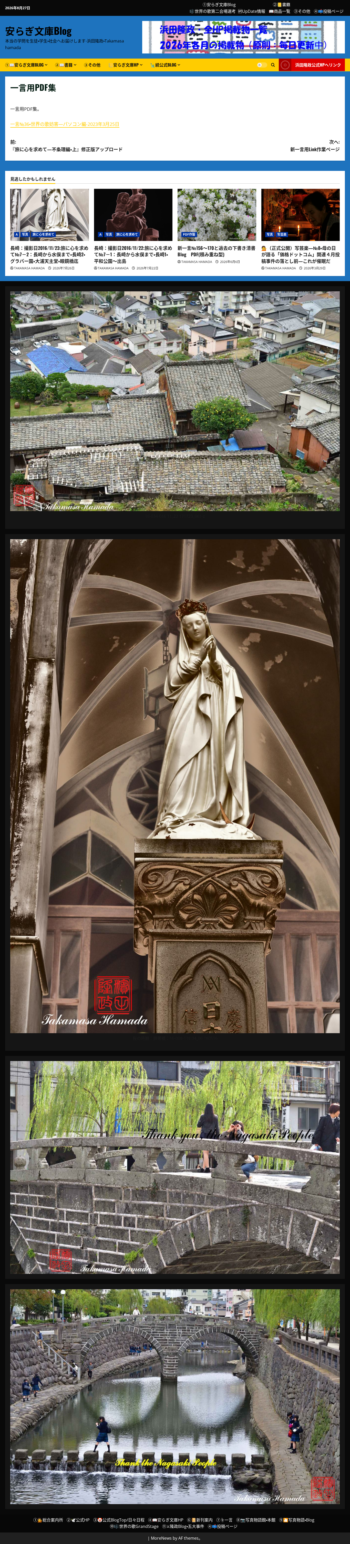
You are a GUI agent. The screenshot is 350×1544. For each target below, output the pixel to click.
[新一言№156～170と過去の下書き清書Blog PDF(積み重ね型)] (217, 215)
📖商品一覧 (279, 11)
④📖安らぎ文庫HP (165, 1520)
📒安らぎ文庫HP (123, 65)
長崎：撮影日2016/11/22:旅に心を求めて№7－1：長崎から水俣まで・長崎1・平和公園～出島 (133, 254)
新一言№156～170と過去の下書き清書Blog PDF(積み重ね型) (216, 251)
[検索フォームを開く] (273, 65)
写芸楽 (281, 234)
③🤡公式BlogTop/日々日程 (119, 1520)
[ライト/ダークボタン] (262, 65)
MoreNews (161, 1538)
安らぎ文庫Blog (38, 30)
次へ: (315, 145)
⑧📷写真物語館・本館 (255, 1520)
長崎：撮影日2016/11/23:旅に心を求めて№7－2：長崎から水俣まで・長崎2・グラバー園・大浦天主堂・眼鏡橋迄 (49, 254)
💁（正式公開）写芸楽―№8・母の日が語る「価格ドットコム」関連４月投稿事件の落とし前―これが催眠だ (300, 254)
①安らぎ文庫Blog (219, 4)
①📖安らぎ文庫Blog (24, 65)
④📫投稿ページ (329, 11)
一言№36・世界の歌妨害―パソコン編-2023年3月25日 (64, 124)
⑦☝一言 (224, 1520)
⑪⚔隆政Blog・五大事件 (183, 1526)
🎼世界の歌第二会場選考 (213, 11)
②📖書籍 (64, 65)
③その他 (302, 11)
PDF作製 (189, 234)
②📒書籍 (281, 4)
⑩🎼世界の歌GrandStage (134, 1526)
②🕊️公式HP (78, 1520)
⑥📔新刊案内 (200, 1520)
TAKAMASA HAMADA (29, 268)
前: (66, 145)
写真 (25, 234)
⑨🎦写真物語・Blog (296, 1520)
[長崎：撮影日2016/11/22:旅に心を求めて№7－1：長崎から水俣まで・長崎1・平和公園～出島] (133, 215)
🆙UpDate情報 (251, 11)
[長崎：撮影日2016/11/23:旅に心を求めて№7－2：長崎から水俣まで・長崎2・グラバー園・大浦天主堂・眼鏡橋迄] (49, 215)
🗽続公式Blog (163, 65)
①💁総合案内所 (48, 1520)
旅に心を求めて (43, 234)
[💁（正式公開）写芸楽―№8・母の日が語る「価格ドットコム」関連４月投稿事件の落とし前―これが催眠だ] (300, 215)
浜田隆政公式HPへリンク (318, 65)
